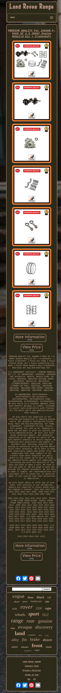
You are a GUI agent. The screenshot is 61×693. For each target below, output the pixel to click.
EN (29, 679)
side (47, 601)
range (17, 621)
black (40, 597)
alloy (15, 640)
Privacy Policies (32, 670)
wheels (20, 615)
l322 (45, 615)
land (20, 633)
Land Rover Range (32, 662)
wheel (37, 650)
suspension (27, 651)
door (31, 597)
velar (14, 608)
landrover (36, 601)
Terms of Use (32, 675)
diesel (16, 601)
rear (31, 621)
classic (49, 647)
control (31, 635)
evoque (25, 627)
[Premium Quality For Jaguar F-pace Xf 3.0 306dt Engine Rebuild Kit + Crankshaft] (31, 60)
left (49, 597)
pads (47, 635)
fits (24, 640)
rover (26, 607)
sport (33, 614)
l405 (40, 635)
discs (47, 640)
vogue (18, 596)
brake (35, 639)
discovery (44, 627)
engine (15, 646)
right (48, 608)
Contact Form (32, 666)
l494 (13, 628)
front (37, 645)
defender (24, 647)
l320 (39, 608)
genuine (45, 621)
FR (34, 679)
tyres (25, 601)
